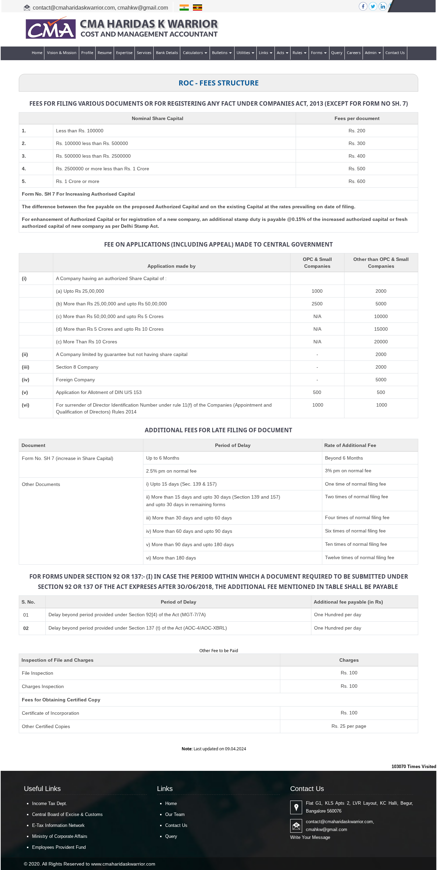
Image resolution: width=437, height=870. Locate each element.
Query (336, 52)
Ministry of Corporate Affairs (59, 836)
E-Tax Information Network (58, 825)
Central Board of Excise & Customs (67, 814)
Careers (354, 52)
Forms (317, 52)
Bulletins (220, 52)
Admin (371, 52)
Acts (281, 52)
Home (37, 52)
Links (264, 52)
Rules (298, 52)
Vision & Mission (61, 52)
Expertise (124, 52)
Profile (87, 52)
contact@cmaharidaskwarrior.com (74, 8)
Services (144, 52)
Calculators (193, 52)
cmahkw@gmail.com (142, 8)
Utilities (244, 52)
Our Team (175, 814)
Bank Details (167, 52)
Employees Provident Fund (59, 847)
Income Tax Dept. (49, 803)
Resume (105, 52)
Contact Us (395, 52)
